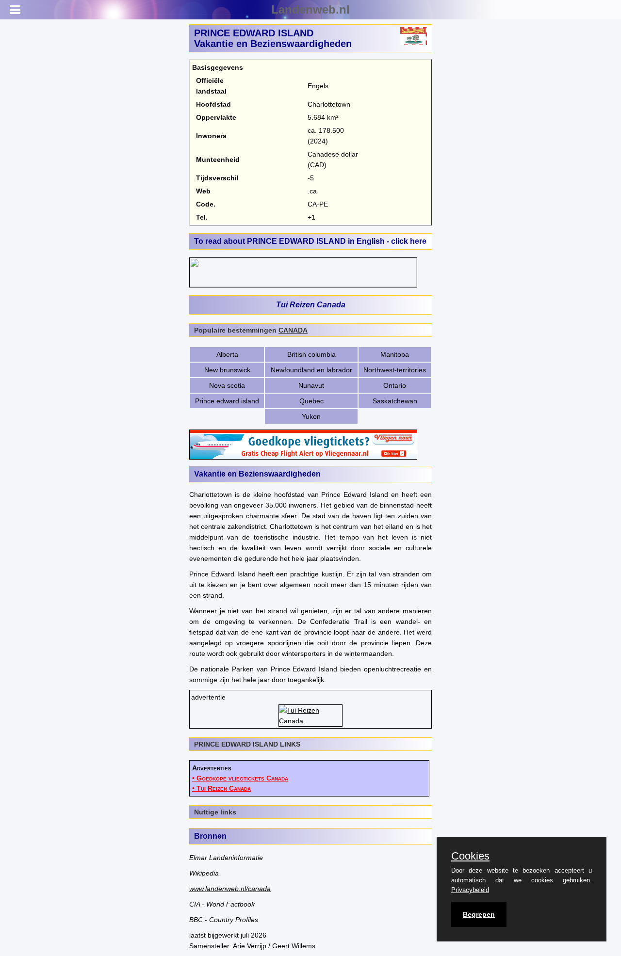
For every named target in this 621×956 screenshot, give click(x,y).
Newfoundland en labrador (311, 370)
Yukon (311, 416)
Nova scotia (227, 385)
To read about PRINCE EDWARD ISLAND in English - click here (310, 241)
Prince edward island (227, 401)
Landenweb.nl (310, 9)
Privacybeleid (470, 889)
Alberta (227, 354)
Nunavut (311, 385)
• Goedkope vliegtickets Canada (240, 778)
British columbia (311, 354)
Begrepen (479, 914)
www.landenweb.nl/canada (230, 888)
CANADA (293, 330)
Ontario (394, 385)
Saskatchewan (395, 401)
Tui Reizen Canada (310, 305)
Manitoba (394, 354)
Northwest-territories (394, 370)
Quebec (311, 401)
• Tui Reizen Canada (221, 788)
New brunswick (227, 370)
